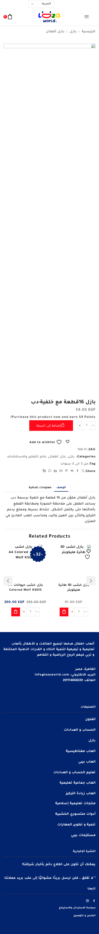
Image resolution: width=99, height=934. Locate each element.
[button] (64, 612)
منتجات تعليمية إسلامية (75, 804)
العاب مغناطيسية (81, 751)
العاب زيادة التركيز (81, 794)
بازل (73, 32)
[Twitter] (82, 471)
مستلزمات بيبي (83, 835)
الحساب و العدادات (80, 730)
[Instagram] (87, 900)
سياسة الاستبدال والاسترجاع (77, 908)
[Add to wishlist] (87, 554)
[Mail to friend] (61, 471)
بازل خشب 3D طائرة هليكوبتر (73, 588)
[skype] (45, 471)
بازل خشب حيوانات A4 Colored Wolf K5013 (25, 588)
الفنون (90, 719)
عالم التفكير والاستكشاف (27, 457)
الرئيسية (88, 32)
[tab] (61, 488)
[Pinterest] (66, 471)
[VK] (72, 471)
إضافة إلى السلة (48, 426)
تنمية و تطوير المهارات (76, 825)
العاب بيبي (87, 762)
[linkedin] (55, 471)
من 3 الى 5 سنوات (74, 464)
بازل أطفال (55, 32)
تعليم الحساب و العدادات (74, 773)
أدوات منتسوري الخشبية (75, 814)
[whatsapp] (50, 471)
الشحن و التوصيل (84, 915)
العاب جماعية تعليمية (78, 783)
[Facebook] (77, 471)
